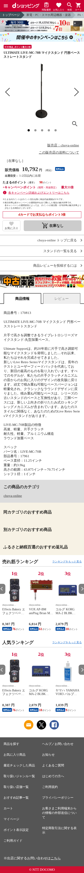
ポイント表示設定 (16, 830)
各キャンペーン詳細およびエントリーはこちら (38, 192)
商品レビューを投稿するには (55, 265)
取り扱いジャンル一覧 (19, 776)
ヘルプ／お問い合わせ (57, 744)
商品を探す (11, 744)
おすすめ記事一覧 (16, 797)
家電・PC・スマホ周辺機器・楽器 (48, 15)
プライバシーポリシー (57, 797)
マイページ (11, 819)
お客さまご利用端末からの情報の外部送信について (59, 813)
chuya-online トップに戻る (57, 240)
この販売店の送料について (59, 152)
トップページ (11, 15)
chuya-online (13, 496)
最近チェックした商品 (19, 765)
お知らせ (48, 754)
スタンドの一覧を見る (60, 251)
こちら (56, 858)
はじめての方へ (53, 776)
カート (8, 808)
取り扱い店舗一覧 (16, 787)
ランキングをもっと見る (67, 561)
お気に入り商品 (15, 754)
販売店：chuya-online (63, 145)
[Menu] (6, 6)
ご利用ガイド (13, 840)
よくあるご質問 (53, 765)
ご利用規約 (50, 787)
